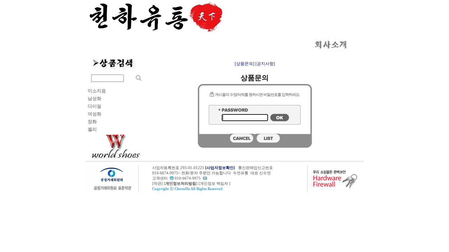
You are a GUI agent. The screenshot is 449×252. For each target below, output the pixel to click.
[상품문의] (244, 63)
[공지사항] (265, 63)
